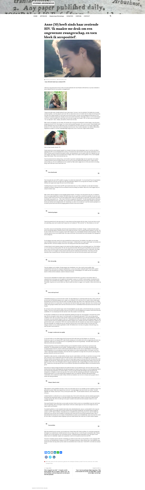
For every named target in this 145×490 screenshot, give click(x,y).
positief (81, 461)
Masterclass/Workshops (57, 16)
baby (49, 461)
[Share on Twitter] (50, 458)
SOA (84, 461)
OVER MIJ (78, 16)
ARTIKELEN (43, 16)
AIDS (47, 461)
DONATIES (70, 16)
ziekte (96, 461)
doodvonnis (60, 461)
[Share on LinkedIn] (54, 458)
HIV (68, 461)
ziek (94, 461)
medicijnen (72, 461)
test (86, 461)
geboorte (65, 461)
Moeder (77, 461)
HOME (35, 16)
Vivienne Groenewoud (43, 3)
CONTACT (87, 16)
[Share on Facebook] (46, 458)
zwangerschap (49, 463)
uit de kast (90, 461)
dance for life (54, 461)
